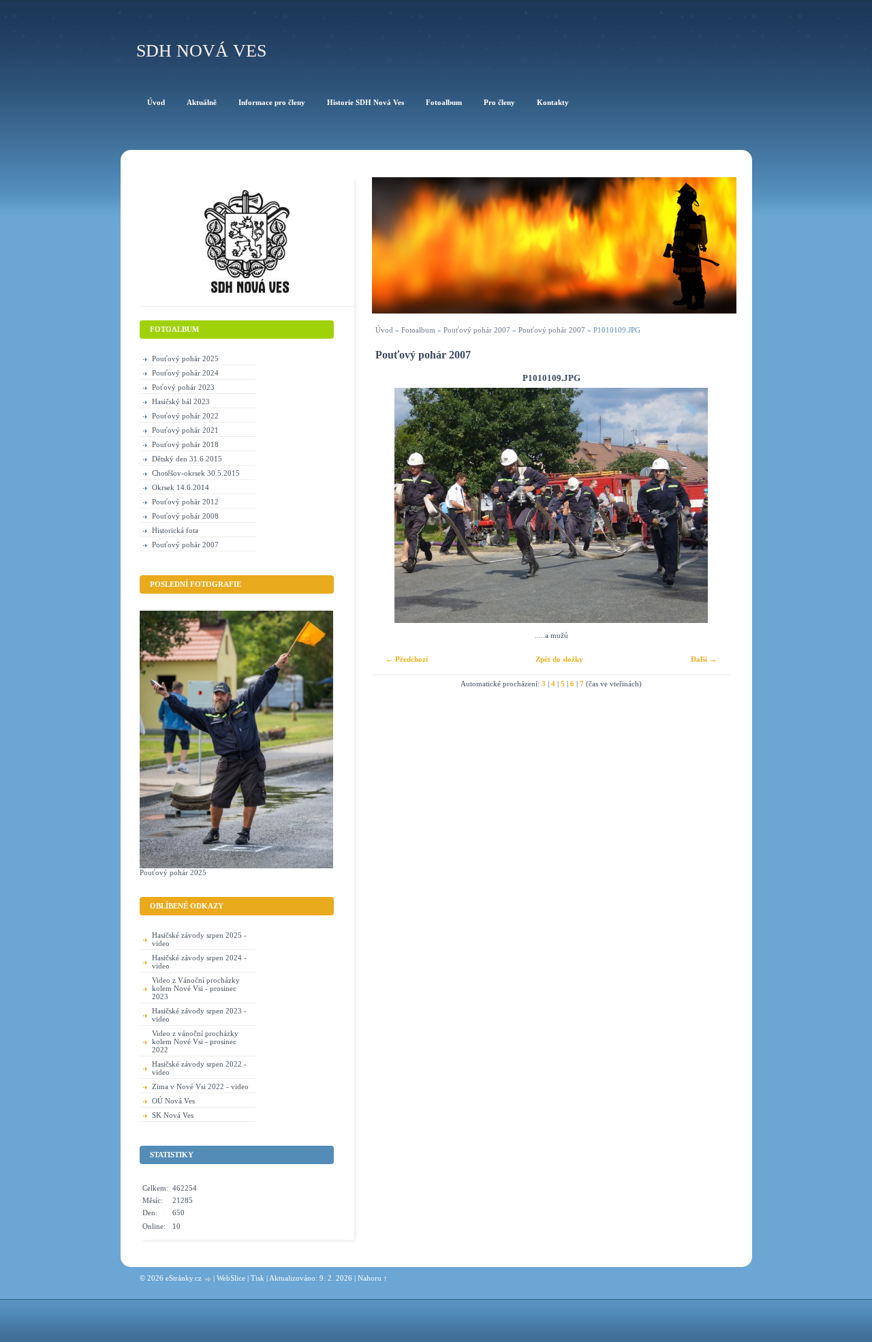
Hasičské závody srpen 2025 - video (199, 939)
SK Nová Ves (172, 1115)
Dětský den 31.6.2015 (187, 459)
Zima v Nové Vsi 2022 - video (200, 1086)
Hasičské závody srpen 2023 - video (199, 1015)
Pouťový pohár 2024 (185, 373)
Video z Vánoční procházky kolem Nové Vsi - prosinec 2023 (196, 988)
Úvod (384, 330)
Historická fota (175, 530)
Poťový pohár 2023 (183, 387)
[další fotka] (708, 505)
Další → (704, 659)
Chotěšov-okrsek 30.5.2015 (196, 473)
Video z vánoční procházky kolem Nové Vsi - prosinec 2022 (195, 1041)
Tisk (257, 1278)
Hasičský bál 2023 (181, 401)
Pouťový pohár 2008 (185, 516)
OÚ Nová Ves (173, 1101)
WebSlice (231, 1278)
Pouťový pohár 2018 (185, 444)
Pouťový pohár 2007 (476, 330)
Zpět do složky (559, 659)
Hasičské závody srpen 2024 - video (199, 962)
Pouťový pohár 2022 (185, 416)
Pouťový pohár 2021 (185, 430)
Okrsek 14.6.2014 (180, 487)
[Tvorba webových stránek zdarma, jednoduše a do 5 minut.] (208, 1279)
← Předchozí (407, 659)
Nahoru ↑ (373, 1278)
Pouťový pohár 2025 (185, 358)
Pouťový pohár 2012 (185, 502)
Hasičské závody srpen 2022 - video (199, 1068)
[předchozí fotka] (394, 505)
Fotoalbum (418, 330)
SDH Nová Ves (201, 51)
